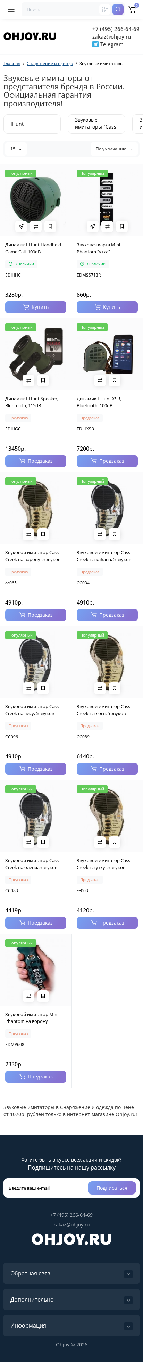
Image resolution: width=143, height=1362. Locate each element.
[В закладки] (50, 226)
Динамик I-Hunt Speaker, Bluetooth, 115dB (31, 402)
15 (13, 149)
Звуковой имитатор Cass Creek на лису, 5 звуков (32, 709)
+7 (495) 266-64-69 (116, 28)
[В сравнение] (36, 226)
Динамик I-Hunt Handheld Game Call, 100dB (33, 248)
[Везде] (104, 9)
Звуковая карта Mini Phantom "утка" (98, 248)
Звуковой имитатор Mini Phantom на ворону (31, 1017)
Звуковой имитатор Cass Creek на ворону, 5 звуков (32, 556)
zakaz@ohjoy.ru (111, 36)
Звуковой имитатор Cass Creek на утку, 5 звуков (103, 863)
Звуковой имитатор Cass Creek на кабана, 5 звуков (104, 556)
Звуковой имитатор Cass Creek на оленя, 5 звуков (32, 863)
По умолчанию (111, 149)
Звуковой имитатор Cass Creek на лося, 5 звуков (103, 709)
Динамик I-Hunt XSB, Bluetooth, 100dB (99, 402)
